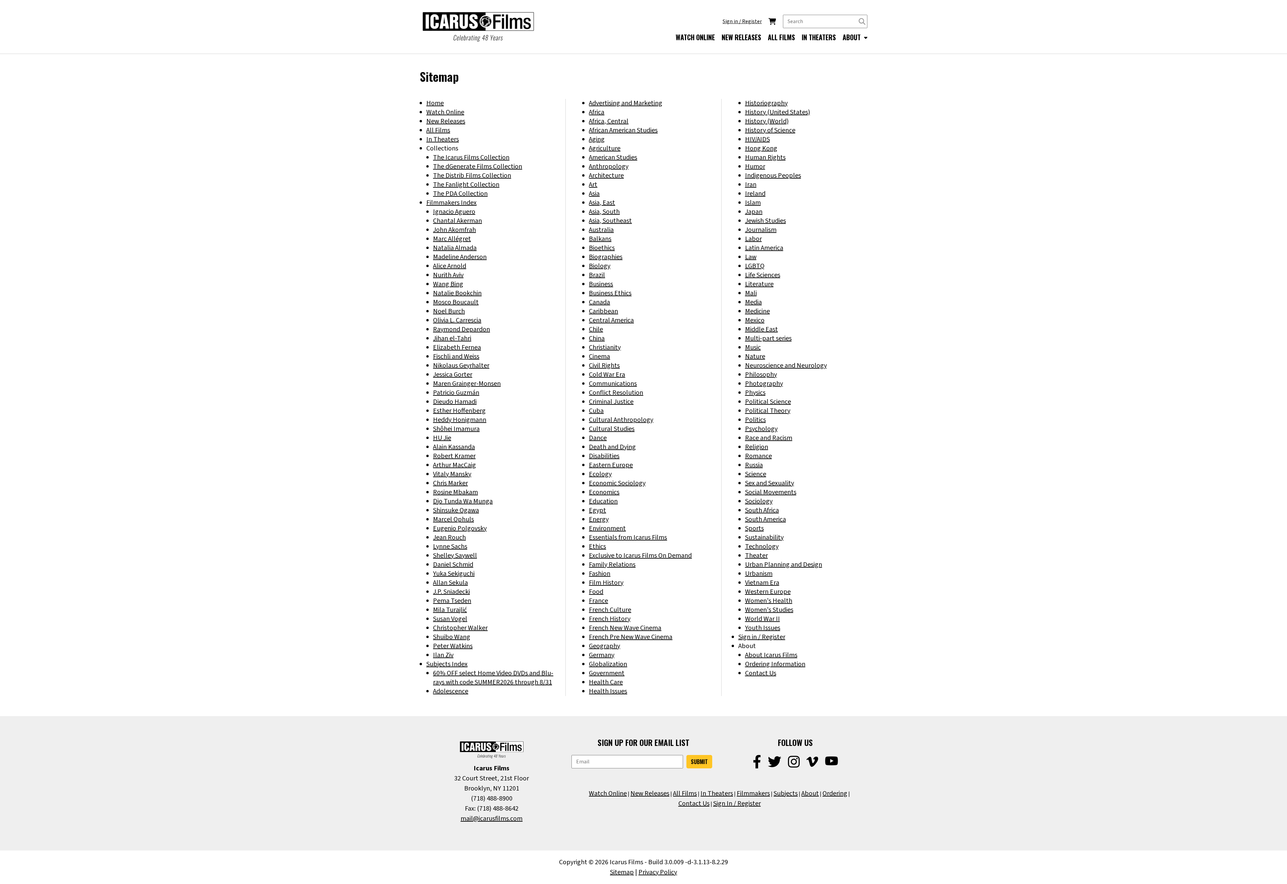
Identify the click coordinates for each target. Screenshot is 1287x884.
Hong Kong (761, 148)
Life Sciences (762, 275)
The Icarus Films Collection (471, 157)
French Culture (610, 610)
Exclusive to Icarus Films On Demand (640, 555)
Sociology (759, 501)
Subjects (786, 793)
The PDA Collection (460, 193)
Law (750, 257)
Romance (758, 456)
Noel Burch (449, 311)
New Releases (445, 121)
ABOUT (852, 37)
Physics (755, 392)
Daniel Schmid (453, 564)
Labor (753, 239)
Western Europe (768, 591)
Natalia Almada (455, 248)
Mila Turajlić (450, 610)
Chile (596, 329)
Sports (754, 528)
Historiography (766, 103)
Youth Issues (762, 628)
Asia (594, 193)
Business (601, 284)
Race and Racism (768, 438)
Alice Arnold (449, 266)
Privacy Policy (657, 872)
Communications (613, 383)
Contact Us (760, 673)
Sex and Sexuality (769, 483)
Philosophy (761, 374)
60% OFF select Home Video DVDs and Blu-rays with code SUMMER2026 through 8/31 (493, 678)
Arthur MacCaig (454, 465)
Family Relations (612, 564)
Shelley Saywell (455, 555)
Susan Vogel (450, 619)
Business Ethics (610, 293)
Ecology (600, 474)
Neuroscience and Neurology (786, 365)
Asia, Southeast (610, 221)
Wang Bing (448, 284)
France (598, 601)
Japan (753, 211)
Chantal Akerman (457, 221)
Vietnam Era (762, 582)
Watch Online (445, 112)
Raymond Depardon (461, 329)
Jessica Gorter (452, 374)
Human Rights (765, 157)
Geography (604, 646)
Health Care (606, 682)
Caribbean (603, 311)
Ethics (597, 546)
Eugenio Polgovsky (460, 528)
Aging (597, 139)
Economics (604, 492)
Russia (754, 465)
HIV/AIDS (757, 139)
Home (435, 103)
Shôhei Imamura (456, 429)
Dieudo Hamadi (455, 401)
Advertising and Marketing (625, 103)
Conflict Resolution (616, 392)
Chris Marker (450, 483)
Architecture (606, 175)
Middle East (761, 329)
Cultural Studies (611, 429)
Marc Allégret (452, 239)
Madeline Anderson (460, 257)
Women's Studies (769, 610)
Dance (598, 438)
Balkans (600, 239)
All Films (438, 130)
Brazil (597, 275)
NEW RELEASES (741, 37)
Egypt (597, 510)
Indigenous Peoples (773, 175)
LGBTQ (754, 266)
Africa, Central (608, 121)
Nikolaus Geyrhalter (461, 365)
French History (609, 619)
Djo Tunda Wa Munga (463, 501)
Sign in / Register (742, 21)
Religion (756, 447)
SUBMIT (699, 762)
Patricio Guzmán (456, 392)
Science (755, 474)
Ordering (834, 793)
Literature (759, 284)
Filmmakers (753, 793)
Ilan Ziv (443, 655)
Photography (764, 383)
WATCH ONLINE (695, 37)
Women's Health (768, 601)
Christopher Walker (460, 628)
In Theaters (442, 139)
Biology (599, 266)
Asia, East (602, 202)
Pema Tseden (452, 601)
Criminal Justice (611, 401)
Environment (607, 528)
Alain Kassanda (454, 447)
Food (596, 591)
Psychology (761, 429)
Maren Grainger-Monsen (467, 383)
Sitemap (622, 872)
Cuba (596, 411)
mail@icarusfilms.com (492, 818)
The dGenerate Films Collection (477, 166)
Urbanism (759, 573)
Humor (755, 166)
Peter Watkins (453, 646)
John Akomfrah (454, 230)
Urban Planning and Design (783, 564)
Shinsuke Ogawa (456, 510)
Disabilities (604, 456)
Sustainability (764, 537)
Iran (750, 184)
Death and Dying (612, 447)
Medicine (757, 311)
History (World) (767, 121)
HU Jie (442, 438)
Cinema (599, 356)
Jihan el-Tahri (452, 338)
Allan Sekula (450, 582)
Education (603, 501)
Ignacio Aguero (454, 211)
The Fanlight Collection (466, 184)
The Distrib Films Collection (472, 175)
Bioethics (602, 248)
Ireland (755, 193)
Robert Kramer (454, 456)
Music (753, 347)
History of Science (770, 130)
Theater (756, 555)
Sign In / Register (737, 803)
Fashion (599, 573)
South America (765, 519)
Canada (599, 302)
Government (606, 673)
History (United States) (777, 112)
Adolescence (450, 691)
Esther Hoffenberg (459, 411)
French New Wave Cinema (625, 628)
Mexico (754, 320)
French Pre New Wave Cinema (630, 637)
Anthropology (608, 166)
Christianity (605, 347)
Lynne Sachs (450, 546)
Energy (599, 519)
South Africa (762, 510)
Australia (601, 230)
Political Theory (767, 411)
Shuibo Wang (451, 637)
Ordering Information (775, 664)
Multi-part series (768, 338)
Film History (606, 582)
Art (593, 184)
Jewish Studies (765, 221)
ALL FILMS (781, 37)
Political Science (768, 401)
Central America (611, 320)
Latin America (764, 248)
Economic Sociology (617, 483)
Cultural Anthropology (621, 420)
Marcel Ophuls (453, 519)
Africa (596, 112)
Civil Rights (604, 365)
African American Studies (623, 130)
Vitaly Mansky (452, 474)
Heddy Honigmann (459, 420)
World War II (762, 619)
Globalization (608, 664)
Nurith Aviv (448, 275)
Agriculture (604, 148)
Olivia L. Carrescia (457, 320)
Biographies (605, 257)
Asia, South (604, 211)
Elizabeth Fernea (457, 347)
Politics (755, 420)
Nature (755, 356)
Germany (601, 655)
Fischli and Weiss (456, 356)
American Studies (613, 157)
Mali (751, 293)
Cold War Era (607, 374)
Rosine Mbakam (455, 492)
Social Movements (770, 492)
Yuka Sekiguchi (454, 573)
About (810, 793)
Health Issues (608, 691)
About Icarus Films (771, 655)
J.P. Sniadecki (451, 591)
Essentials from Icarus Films (628, 537)
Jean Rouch (449, 537)
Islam (753, 202)
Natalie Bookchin (457, 293)
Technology (762, 546)
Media (753, 302)
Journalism (761, 230)
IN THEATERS (819, 37)
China (597, 338)
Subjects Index (447, 664)
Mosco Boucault (456, 302)
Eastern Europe (611, 465)
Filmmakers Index (451, 202)
